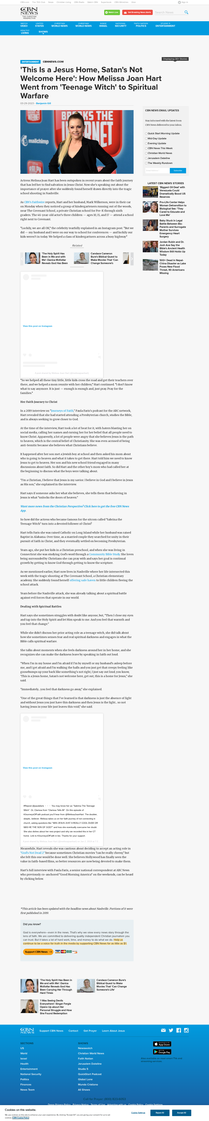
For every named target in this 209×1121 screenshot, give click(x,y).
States (39, 25)
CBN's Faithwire (34, 202)
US (22, 1048)
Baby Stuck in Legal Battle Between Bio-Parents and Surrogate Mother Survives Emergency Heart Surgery (173, 228)
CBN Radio (79, 2)
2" (43, 853)
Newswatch (85, 1048)
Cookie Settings (154, 1104)
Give (133, 2)
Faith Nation (85, 1058)
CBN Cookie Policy (21, 1118)
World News (59, 25)
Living (25, 32)
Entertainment (165, 25)
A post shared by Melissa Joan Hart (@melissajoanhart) (62, 373)
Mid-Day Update (157, 138)
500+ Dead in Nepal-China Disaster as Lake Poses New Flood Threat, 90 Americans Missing (173, 267)
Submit (186, 12)
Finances (25, 1084)
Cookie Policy (135, 1104)
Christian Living (64, 2)
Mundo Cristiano (88, 1084)
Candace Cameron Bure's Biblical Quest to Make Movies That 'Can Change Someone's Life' (104, 260)
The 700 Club (38, 2)
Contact (73, 1030)
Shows (43, 31)
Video (24, 25)
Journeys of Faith (62, 410)
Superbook (106, 2)
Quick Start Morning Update (164, 133)
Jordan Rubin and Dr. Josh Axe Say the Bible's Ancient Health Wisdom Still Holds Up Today (172, 248)
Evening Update (157, 143)
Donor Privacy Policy (59, 1104)
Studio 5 (83, 1068)
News (51, 2)
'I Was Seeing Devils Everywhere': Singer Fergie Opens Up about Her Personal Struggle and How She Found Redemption (56, 1007)
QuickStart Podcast (90, 1074)
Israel (103, 25)
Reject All (160, 1113)
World (23, 1053)
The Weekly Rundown (160, 163)
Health (24, 1063)
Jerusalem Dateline (159, 158)
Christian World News (160, 153)
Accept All (181, 1113)
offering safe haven (83, 580)
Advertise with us (116, 1104)
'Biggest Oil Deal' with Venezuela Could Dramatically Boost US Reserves (172, 192)
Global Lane (85, 1079)
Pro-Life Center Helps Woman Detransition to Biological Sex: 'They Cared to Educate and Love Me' (173, 209)
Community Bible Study (104, 554)
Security (120, 25)
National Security (30, 1074)
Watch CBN (92, 2)
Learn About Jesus (113, 1030)
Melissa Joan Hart (48, 841)
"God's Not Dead (31, 853)
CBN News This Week (160, 148)
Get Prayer (90, 1030)
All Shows (84, 1089)
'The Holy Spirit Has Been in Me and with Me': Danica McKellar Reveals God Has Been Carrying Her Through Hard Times (55, 261)
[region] (104, 1113)
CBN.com (24, 2)
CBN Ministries (121, 2)
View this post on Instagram (37, 326)
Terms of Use (98, 1104)
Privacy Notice (81, 1104)
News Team (27, 1089)
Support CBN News (36, 952)
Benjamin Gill (43, 103)
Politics (141, 25)
